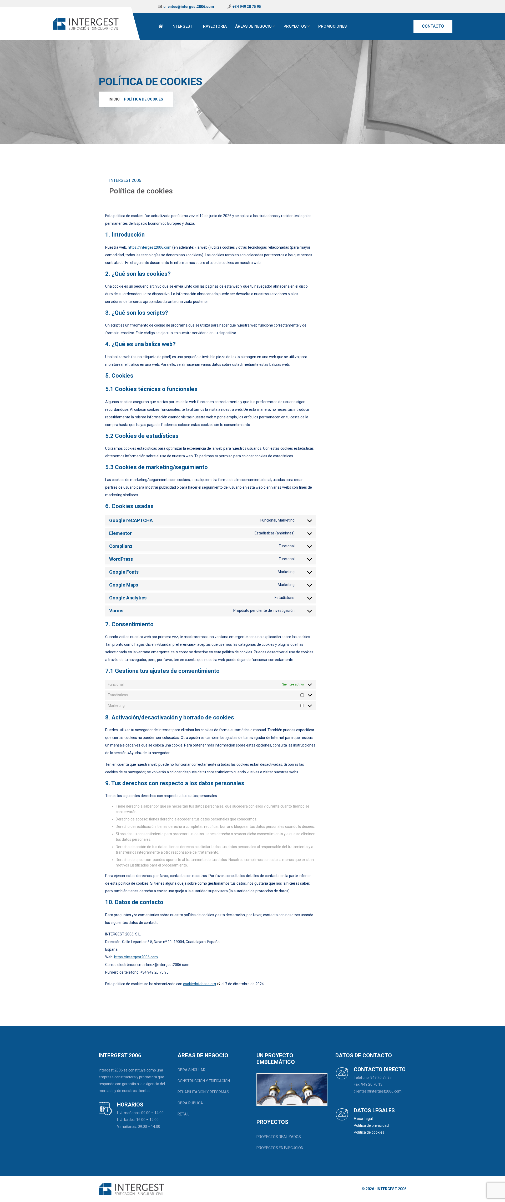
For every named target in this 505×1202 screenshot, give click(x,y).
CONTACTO (433, 26)
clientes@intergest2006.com (188, 6)
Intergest (181, 26)
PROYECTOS (295, 26)
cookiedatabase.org (199, 984)
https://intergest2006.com (149, 247)
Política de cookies (369, 1132)
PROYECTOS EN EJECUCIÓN (279, 1148)
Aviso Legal (363, 1118)
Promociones (332, 26)
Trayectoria (214, 26)
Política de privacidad (371, 1125)
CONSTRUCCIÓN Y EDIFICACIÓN (204, 1081)
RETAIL (183, 1114)
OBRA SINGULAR (191, 1070)
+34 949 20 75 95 (247, 6)
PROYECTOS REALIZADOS (278, 1137)
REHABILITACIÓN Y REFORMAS (203, 1092)
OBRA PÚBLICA (190, 1103)
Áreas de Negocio (253, 26)
